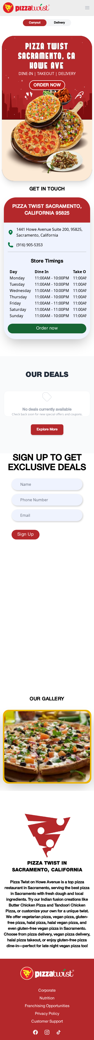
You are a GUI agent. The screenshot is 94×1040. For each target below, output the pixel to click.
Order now (47, 85)
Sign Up (25, 534)
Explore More (47, 429)
